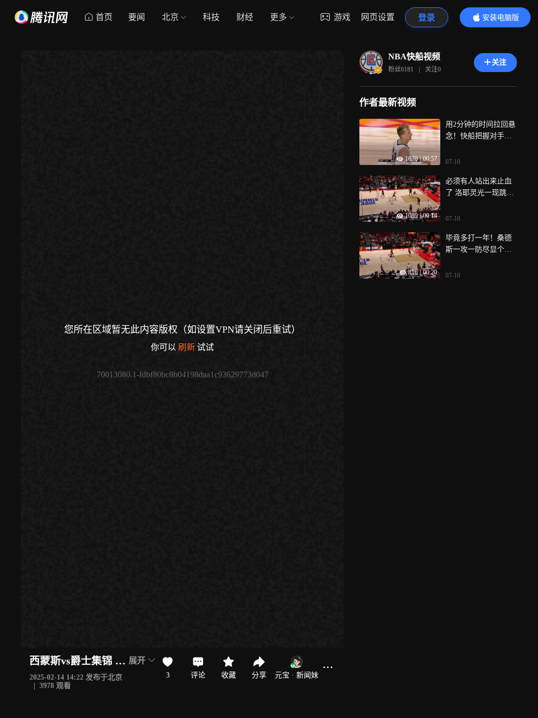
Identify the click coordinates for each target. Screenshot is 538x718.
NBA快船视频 (414, 56)
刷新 (186, 347)
